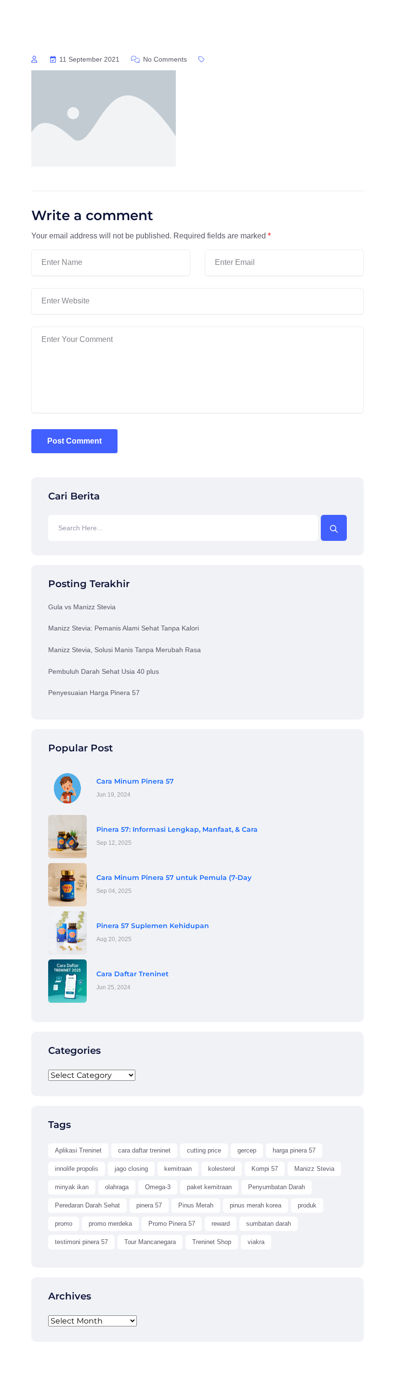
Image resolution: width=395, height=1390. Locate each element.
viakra (256, 1242)
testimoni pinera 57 (81, 1242)
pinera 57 (149, 1205)
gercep (246, 1150)
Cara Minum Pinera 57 (135, 781)
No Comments (164, 59)
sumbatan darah (268, 1223)
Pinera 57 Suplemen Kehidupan (152, 925)
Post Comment (74, 441)
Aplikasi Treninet (78, 1150)
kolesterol (221, 1168)
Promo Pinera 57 (171, 1223)
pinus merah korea (255, 1205)
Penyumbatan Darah (276, 1187)
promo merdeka (110, 1223)
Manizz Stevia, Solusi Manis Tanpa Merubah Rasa (124, 650)
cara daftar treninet (144, 1150)
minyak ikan (72, 1187)
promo (63, 1223)
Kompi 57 (264, 1168)
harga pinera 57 (294, 1150)
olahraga (117, 1187)
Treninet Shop (211, 1242)
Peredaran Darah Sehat (87, 1205)
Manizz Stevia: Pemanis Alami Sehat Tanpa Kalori (123, 628)
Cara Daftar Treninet (132, 974)
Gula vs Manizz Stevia (82, 607)
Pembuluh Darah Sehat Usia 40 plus (103, 671)
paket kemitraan (209, 1187)
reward (220, 1223)
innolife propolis (76, 1168)
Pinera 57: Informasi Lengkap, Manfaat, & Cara (177, 829)
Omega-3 (158, 1187)
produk (307, 1205)
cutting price (204, 1150)
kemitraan (178, 1168)
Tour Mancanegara (150, 1242)
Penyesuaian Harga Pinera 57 (94, 692)
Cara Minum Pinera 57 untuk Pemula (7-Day (173, 877)
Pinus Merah (195, 1205)
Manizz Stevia (314, 1168)
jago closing (131, 1168)
